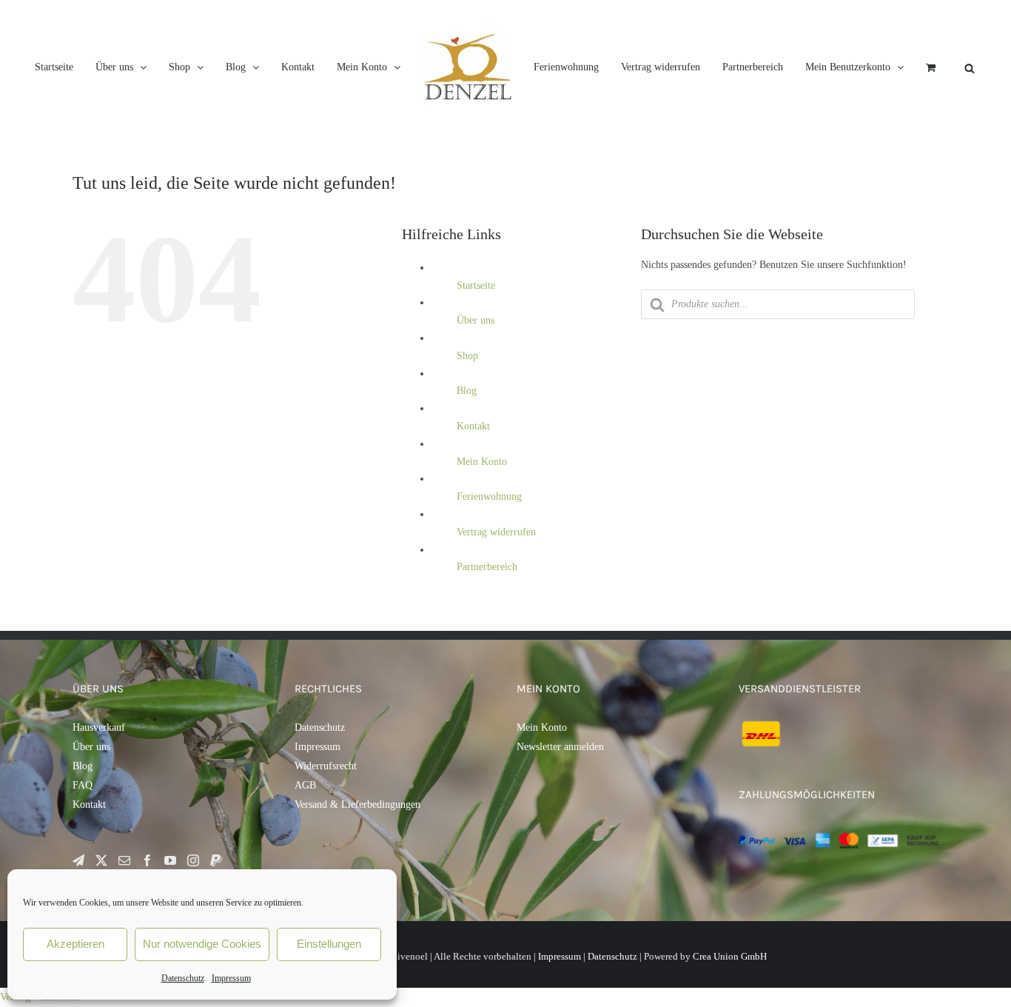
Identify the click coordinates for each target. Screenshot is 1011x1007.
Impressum (231, 978)
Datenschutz (182, 978)
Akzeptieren (75, 943)
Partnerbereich (487, 629)
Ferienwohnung (489, 558)
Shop (467, 418)
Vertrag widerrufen (496, 594)
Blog (467, 452)
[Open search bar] (640, 166)
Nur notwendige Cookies (202, 943)
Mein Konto (482, 523)
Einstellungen (329, 943)
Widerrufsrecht (326, 828)
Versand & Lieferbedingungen (357, 866)
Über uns (475, 382)
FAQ (83, 847)
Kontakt (473, 488)
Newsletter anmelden (560, 808)
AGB (305, 847)
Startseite (476, 347)
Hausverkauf (99, 789)
